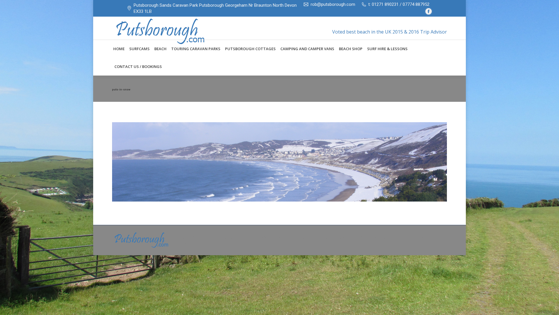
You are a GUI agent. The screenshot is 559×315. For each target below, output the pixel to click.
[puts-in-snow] (279, 162)
